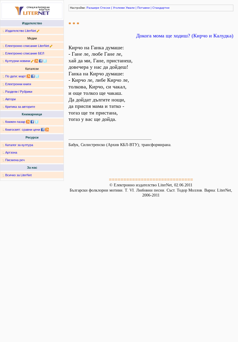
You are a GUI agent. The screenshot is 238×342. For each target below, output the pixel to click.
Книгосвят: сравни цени (22, 129)
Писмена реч (15, 160)
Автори (10, 99)
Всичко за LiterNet (18, 175)
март (22, 76)
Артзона (11, 152)
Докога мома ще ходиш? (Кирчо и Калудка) (184, 36)
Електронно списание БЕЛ (24, 53)
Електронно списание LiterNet (27, 46)
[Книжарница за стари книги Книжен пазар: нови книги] (28, 121)
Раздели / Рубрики (18, 91)
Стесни (105, 7)
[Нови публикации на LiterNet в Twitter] (37, 76)
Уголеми (119, 7)
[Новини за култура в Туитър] (45, 61)
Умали (130, 7)
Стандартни (161, 7)
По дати (11, 76)
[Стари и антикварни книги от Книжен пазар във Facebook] (32, 121)
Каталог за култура (19, 145)
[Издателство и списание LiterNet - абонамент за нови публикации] (28, 76)
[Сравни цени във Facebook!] (42, 129)
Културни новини (17, 61)
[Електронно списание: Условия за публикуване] (51, 46)
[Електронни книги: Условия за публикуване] (38, 30)
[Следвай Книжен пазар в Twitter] (36, 121)
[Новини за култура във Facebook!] (40, 61)
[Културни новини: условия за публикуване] (32, 61)
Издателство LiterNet (20, 30)
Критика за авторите (20, 106)
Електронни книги (18, 84)
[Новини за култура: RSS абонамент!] (36, 61)
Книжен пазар (15, 121)
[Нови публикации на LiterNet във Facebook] (33, 76)
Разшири (92, 7)
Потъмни (143, 7)
